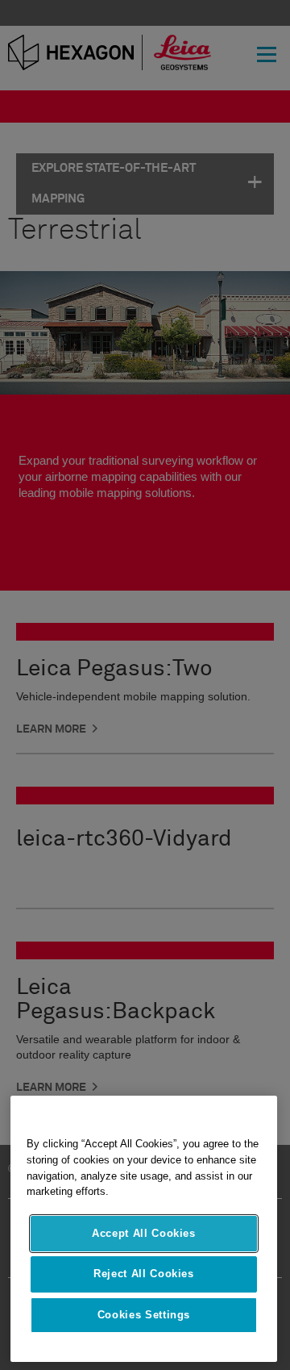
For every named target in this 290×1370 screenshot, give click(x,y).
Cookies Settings (144, 1315)
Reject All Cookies (143, 1274)
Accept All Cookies (144, 1233)
